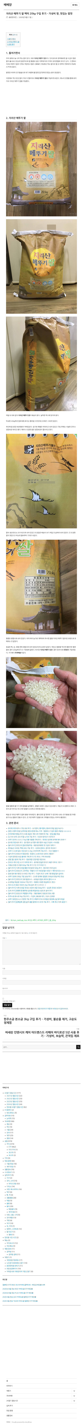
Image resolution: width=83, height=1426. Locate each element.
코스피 (11, 1155)
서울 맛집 (10, 1164)
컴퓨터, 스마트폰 (12, 1229)
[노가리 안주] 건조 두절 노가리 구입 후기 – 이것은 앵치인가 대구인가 (31, 837)
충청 (8, 1138)
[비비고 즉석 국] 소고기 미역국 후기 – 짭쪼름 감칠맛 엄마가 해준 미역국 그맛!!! (35, 862)
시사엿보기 (8, 1172)
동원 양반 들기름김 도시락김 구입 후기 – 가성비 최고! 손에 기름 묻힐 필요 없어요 (35, 873)
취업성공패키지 (12, 1268)
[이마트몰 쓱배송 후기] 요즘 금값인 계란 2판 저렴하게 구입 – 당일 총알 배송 (34, 834)
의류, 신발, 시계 (12, 1215)
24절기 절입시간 (10, 1093)
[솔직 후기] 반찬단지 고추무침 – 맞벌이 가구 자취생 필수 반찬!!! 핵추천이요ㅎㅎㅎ (36, 871)
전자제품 (10, 1217)
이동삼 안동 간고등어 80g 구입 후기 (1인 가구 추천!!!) (27, 865)
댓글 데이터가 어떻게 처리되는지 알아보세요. (52, 1008)
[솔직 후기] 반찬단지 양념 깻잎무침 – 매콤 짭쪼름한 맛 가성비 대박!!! (32, 845)
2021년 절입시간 (13, 1096)
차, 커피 (9, 1226)
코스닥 (11, 1152)
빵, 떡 (9, 1195)
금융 (6, 1141)
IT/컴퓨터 (8, 1110)
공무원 (9, 1251)
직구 (8, 1223)
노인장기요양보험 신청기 (15, 1263)
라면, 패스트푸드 (12, 1189)
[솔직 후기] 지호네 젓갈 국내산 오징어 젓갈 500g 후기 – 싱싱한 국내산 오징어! (35, 888)
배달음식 (12, 1209)
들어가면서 (11, 39)
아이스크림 (12, 1183)
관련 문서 (11, 44)
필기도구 (10, 1232)
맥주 (8, 1192)
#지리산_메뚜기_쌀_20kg (47, 920)
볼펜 (10, 1234)
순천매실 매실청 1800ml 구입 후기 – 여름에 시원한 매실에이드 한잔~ (32, 882)
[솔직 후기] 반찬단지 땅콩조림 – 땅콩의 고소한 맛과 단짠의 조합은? (31, 854)
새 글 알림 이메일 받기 (9, 1001)
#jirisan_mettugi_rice (19, 920)
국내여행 (8, 1121)
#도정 (30, 920)
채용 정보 (8, 1249)
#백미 (35, 920)
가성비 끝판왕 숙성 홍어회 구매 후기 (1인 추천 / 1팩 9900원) (29, 856)
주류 (8, 1220)
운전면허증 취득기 (13, 1266)
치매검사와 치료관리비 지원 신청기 (19, 1271)
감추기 (15, 35)
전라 (8, 1132)
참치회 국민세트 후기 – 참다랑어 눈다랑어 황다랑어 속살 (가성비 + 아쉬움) (33, 842)
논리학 (9, 1118)
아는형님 (10, 1246)
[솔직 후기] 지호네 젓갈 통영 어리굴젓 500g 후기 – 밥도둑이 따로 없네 (32, 868)
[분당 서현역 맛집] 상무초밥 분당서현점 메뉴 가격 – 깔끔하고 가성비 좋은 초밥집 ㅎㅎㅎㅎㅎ (39, 831)
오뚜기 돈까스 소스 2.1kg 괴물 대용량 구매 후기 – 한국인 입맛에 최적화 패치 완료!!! (37, 839)
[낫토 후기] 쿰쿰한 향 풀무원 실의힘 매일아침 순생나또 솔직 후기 (30, 890)
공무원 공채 (13, 1254)
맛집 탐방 (8, 1161)
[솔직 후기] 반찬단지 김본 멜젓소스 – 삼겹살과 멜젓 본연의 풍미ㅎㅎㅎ (32, 879)
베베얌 (8, 4)
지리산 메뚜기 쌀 (13, 42)
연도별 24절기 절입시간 (15, 1107)
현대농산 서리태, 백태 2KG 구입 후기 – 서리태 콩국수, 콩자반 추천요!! (32, 848)
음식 (6, 920)
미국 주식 (12, 1149)
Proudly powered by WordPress (22, 1422)
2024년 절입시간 (13, 1104)
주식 (8, 1144)
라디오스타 (10, 1243)
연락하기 (9, 1386)
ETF (10, 1147)
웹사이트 (5, 988)
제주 (8, 1135)
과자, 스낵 (10, 1181)
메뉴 (76, 5)
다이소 (9, 1186)
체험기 (7, 1257)
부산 (8, 1127)
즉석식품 (12, 1212)
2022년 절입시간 (13, 1098)
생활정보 (8, 1169)
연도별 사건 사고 (10, 1237)
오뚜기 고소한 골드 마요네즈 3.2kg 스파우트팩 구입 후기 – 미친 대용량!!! (33, 851)
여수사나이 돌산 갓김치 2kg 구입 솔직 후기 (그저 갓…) (27, 885)
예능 (6, 1240)
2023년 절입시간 (13, 1101)
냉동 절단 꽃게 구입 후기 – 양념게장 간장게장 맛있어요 (26, 859)
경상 (8, 1124)
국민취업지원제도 (13, 1260)
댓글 (5, 938)
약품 (8, 1200)
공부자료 (8, 1115)
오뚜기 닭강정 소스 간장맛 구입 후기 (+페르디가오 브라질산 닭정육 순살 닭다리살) (36, 899)
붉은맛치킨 (13, 17)
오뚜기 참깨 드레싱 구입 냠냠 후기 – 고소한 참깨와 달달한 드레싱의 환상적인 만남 (36, 876)
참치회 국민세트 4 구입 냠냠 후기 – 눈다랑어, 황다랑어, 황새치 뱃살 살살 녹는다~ (36, 828)
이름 (4, 968)
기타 (6, 1158)
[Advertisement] (42, 26)
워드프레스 (10, 1113)
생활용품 (10, 1198)
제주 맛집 (10, 1166)
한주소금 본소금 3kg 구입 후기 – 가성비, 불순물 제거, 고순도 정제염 (31, 896)
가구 (8, 1178)
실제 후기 (8, 1175)
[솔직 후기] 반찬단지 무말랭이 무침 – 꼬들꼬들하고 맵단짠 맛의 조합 (31, 893)
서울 (8, 1130)
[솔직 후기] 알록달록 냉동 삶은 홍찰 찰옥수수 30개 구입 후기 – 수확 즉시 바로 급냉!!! (37, 902)
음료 (8, 1203)
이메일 (4, 978)
